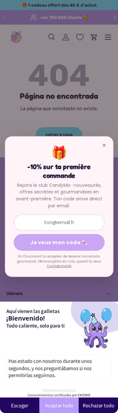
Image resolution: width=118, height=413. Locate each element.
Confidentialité (59, 266)
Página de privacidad (59, 389)
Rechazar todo (98, 405)
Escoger (19, 405)
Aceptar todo (59, 405)
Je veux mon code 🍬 (59, 242)
